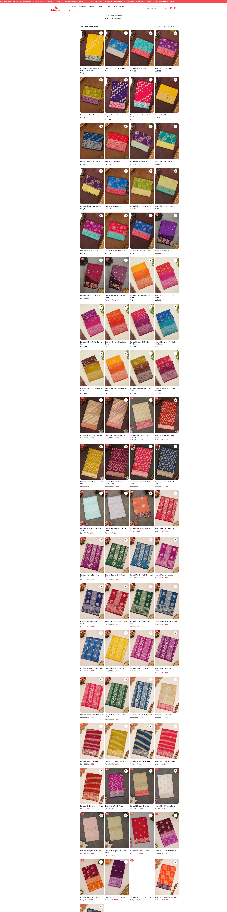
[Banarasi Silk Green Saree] (167, 141)
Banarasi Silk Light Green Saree (140, 806)
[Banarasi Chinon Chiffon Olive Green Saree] (142, 368)
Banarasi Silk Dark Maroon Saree (91, 806)
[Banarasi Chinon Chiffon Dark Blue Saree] (167, 322)
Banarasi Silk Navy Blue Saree (140, 761)
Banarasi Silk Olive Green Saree (91, 115)
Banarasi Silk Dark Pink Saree (115, 251)
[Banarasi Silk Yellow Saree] (167, 95)
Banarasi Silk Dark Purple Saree (165, 851)
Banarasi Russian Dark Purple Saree (90, 576)
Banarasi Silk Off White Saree (165, 806)
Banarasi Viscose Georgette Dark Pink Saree (141, 116)
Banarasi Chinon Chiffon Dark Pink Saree (140, 343)
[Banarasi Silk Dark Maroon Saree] (92, 786)
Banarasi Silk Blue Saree (138, 68)
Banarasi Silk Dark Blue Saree (115, 68)
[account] (166, 9)
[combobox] (153, 8)
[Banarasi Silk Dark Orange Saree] (167, 877)
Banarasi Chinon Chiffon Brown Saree (91, 390)
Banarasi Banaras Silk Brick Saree (141, 528)
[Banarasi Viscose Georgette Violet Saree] (117, 95)
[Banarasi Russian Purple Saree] (167, 555)
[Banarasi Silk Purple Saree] (92, 231)
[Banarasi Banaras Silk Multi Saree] (92, 415)
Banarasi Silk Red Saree (113, 162)
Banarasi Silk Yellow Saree (163, 115)
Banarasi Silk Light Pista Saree (165, 206)
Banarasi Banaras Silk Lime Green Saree (91, 483)
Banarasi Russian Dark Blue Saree (141, 575)
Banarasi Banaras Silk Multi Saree (91, 435)
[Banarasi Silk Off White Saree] (167, 786)
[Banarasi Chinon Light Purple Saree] (117, 275)
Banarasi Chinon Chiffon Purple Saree (91, 343)
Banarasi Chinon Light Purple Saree (115, 296)
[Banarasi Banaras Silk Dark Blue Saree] (167, 462)
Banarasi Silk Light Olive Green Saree (115, 852)
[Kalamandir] (55, 9)
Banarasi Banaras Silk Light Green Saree (139, 436)
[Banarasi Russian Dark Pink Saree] (92, 695)
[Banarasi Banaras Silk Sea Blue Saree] (92, 508)
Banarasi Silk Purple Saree (89, 251)
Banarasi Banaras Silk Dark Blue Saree (165, 483)
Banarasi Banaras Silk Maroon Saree (165, 436)
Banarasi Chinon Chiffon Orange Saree (116, 343)
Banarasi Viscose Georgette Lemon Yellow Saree (89, 69)
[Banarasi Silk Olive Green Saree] (92, 95)
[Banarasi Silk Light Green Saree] (142, 786)
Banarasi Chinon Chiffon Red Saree (164, 296)
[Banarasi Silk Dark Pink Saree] (117, 231)
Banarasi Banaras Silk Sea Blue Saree (90, 529)
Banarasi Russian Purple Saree (165, 575)
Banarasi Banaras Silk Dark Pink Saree (140, 483)
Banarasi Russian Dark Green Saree (115, 576)
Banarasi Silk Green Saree (163, 162)
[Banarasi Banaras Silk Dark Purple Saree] (117, 462)
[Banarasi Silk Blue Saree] (142, 48)
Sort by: (158, 27)
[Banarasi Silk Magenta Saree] (92, 877)
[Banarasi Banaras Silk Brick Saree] (142, 508)
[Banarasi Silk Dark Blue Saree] (117, 48)
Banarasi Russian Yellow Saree (115, 668)
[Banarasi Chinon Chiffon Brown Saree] (92, 368)
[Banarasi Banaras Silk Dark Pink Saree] (142, 462)
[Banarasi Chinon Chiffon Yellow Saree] (142, 275)
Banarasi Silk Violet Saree (163, 68)
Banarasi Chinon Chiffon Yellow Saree (140, 296)
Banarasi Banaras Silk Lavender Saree (115, 529)
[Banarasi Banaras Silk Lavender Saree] (117, 508)
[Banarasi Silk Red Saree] (117, 141)
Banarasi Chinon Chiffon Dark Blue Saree (165, 343)
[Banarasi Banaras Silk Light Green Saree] (142, 415)
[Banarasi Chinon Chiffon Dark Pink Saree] (142, 322)
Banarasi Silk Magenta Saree (90, 897)
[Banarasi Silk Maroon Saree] (142, 830)
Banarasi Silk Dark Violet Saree (90, 206)
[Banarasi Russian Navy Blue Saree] (92, 601)
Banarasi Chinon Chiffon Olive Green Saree (140, 390)
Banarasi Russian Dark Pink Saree (91, 715)
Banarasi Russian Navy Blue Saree (89, 623)
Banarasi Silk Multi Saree (163, 715)
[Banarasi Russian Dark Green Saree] (117, 555)
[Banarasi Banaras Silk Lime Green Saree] (92, 462)
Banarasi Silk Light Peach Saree (90, 851)
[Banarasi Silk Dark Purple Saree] (167, 830)
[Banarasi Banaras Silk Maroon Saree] (167, 415)
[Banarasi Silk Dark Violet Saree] (92, 186)
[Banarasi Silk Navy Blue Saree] (142, 741)
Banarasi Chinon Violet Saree (164, 251)
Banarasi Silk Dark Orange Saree (166, 897)
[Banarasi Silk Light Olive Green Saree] (117, 830)
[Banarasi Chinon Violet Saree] (167, 231)
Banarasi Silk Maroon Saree (139, 851)
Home (108, 15)
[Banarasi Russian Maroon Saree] (167, 508)
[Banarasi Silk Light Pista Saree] (167, 186)
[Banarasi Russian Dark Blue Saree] (142, 555)
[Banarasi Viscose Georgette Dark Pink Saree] (142, 95)
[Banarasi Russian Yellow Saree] (117, 648)
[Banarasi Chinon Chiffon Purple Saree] (92, 322)
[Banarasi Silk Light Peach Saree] (92, 830)
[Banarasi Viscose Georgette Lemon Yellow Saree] (92, 48)
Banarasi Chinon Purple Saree (90, 295)
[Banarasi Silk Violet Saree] (167, 48)
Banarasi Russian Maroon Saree (165, 528)
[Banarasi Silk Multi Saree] (167, 695)
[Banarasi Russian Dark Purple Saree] (92, 555)
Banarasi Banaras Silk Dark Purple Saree (114, 483)
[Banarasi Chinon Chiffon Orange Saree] (117, 322)
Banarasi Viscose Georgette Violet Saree (114, 116)
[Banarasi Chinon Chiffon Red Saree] (167, 275)
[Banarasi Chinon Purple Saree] (92, 275)
